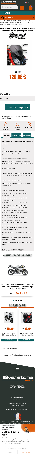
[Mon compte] (22, 8)
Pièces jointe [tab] (27, 135)
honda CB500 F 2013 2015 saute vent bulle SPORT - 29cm (8, 334)
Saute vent (8, 339)
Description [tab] (6, 135)
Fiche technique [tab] (16, 135)
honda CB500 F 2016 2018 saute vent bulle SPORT (26, 334)
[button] (31, 7)
